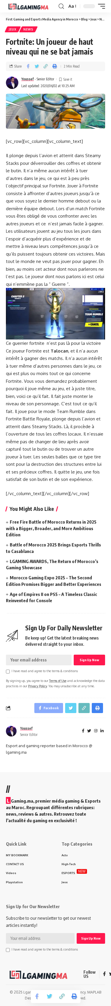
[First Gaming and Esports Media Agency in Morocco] (31, 6)
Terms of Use (57, 681)
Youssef (27, 79)
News (28, 29)
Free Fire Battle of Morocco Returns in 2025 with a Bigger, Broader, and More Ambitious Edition (51, 528)
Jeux (13, 29)
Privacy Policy (37, 686)
